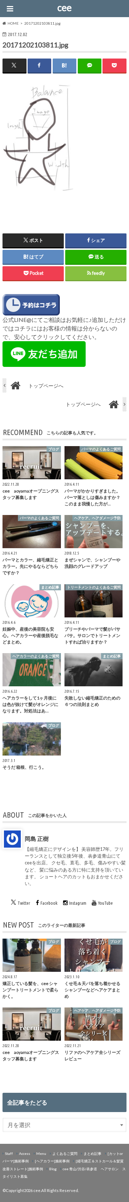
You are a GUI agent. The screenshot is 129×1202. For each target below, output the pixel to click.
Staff (9, 1153)
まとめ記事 (92, 1153)
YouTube (105, 902)
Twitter (24, 902)
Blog (53, 1169)
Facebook (48, 902)
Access (24, 1153)
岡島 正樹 (37, 838)
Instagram (77, 902)
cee (64, 7)
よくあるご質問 (64, 1153)
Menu (41, 1153)
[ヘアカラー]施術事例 (52, 1161)
